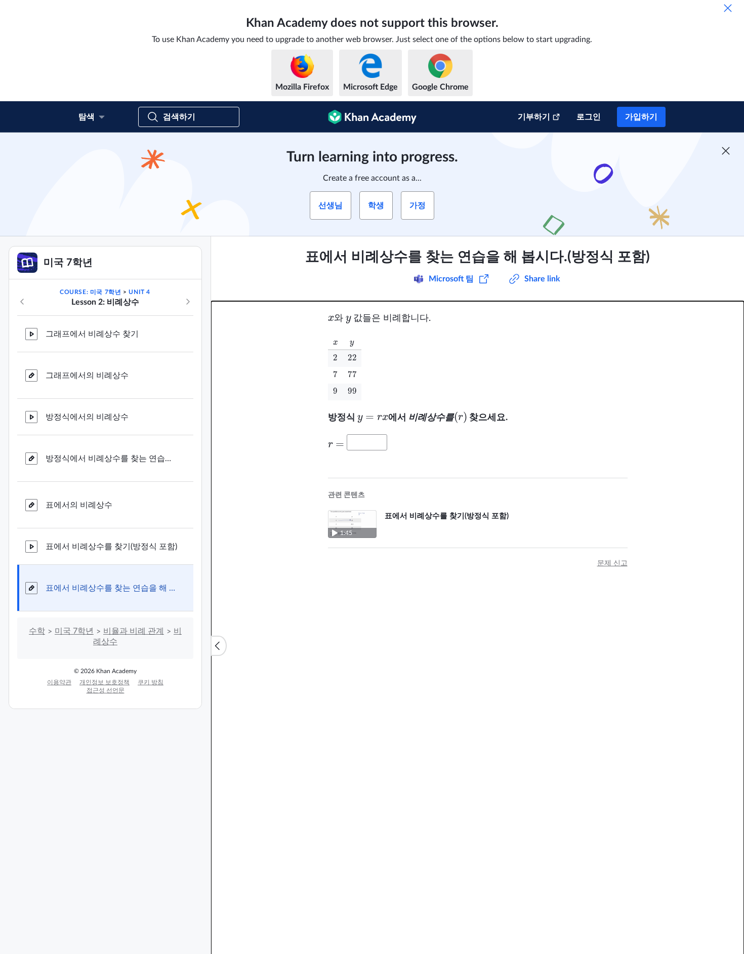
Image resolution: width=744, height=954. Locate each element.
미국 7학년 (74, 631)
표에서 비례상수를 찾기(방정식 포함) (111, 547)
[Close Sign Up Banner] (726, 151)
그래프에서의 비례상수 (87, 375)
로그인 (588, 117)
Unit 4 (139, 292)
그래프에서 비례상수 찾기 (92, 334)
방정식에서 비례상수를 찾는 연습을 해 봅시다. (111, 458)
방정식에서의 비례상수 (87, 417)
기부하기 (534, 117)
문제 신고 (612, 563)
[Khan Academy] (372, 117)
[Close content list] (219, 646)
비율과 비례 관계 (133, 631)
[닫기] (728, 8)
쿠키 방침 (150, 682)
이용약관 (59, 682)
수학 (37, 631)
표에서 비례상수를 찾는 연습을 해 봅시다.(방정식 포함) (111, 588)
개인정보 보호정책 (104, 682)
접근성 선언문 (106, 690)
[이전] (22, 302)
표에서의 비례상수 (79, 505)
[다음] (188, 302)
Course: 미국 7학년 (90, 292)
